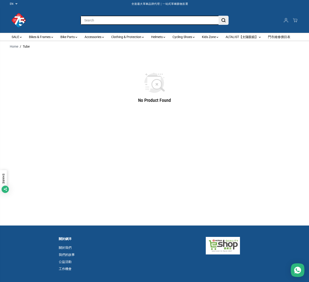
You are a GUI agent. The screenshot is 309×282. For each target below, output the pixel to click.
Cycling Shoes (183, 37)
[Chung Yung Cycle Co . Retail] (19, 20)
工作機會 (65, 269)
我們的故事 (67, 254)
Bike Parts (67, 37)
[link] (228, 245)
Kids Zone (209, 37)
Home (14, 46)
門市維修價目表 (279, 37)
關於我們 (65, 247)
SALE (16, 37)
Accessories (93, 37)
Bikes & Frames (40, 37)
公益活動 (65, 262)
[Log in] (286, 20)
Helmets (157, 37)
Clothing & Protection (126, 37)
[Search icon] (224, 20)
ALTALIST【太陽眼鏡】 (242, 37)
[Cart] (295, 20)
